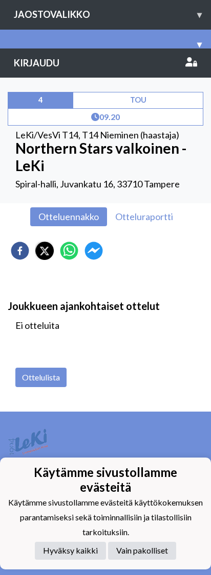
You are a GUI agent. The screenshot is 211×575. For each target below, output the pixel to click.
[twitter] (44, 251)
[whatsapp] (69, 251)
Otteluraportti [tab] (144, 216)
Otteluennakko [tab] (68, 216)
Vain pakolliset (142, 550)
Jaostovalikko (108, 14)
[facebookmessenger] (94, 251)
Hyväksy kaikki (70, 550)
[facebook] (20, 251)
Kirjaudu (36, 62)
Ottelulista (41, 377)
